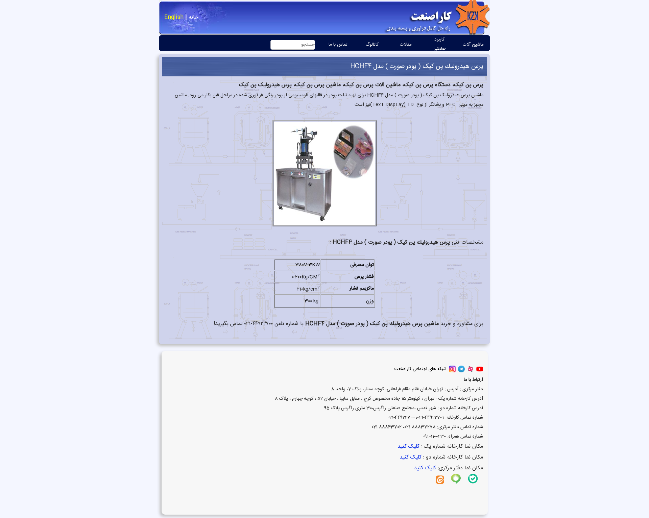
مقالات (406, 44)
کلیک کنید (407, 446)
